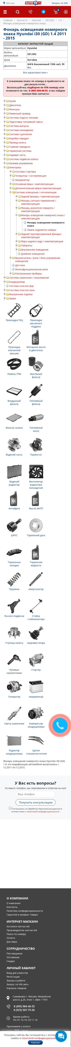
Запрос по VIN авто (17, 984)
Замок (12, 298)
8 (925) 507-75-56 (24, 1010)
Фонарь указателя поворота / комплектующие (38, 209)
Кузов (12, 101)
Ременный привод (19, 113)
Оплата (11, 937)
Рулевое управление (21, 163)
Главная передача (19, 146)
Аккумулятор (22, 179)
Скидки (11, 961)
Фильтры (14, 109)
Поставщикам (14, 953)
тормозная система (20, 150)
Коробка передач (19, 138)
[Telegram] (43, 13)
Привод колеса (17, 142)
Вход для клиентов (17, 972)
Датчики (20, 265)
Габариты (26, 245)
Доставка (12, 941)
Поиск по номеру (16, 934)
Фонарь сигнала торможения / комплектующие (38, 202)
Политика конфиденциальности (25, 910)
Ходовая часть (17, 155)
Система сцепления (20, 134)
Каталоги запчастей (18, 926)
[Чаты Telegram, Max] (61, 1036)
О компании (13, 903)
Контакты (12, 907)
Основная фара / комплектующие (34, 184)
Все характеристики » (35, 72)
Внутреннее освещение (34, 249)
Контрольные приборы (28, 273)
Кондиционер (17, 281)
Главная (8, 20)
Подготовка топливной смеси (26, 121)
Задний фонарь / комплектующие (40, 196)
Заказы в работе (16, 980)
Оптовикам (13, 957)
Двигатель (15, 105)
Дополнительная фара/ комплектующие (38, 188)
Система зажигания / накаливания (29, 277)
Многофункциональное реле (31, 269)
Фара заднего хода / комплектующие (42, 241)
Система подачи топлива (23, 117)
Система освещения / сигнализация (35, 192)
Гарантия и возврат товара (22, 914)
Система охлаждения (21, 130)
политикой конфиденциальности (43, 811)
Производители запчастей (22, 930)
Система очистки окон (22, 290)
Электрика (15, 167)
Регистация (13, 976)
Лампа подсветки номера (41, 229)
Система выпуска (19, 125)
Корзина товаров (16, 988)
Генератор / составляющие (30, 175)
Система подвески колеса (23, 159)
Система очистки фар (21, 286)
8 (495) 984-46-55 (24, 1006)
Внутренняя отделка (21, 294)
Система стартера (25, 171)
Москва (10, 3)
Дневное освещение (33, 253)
